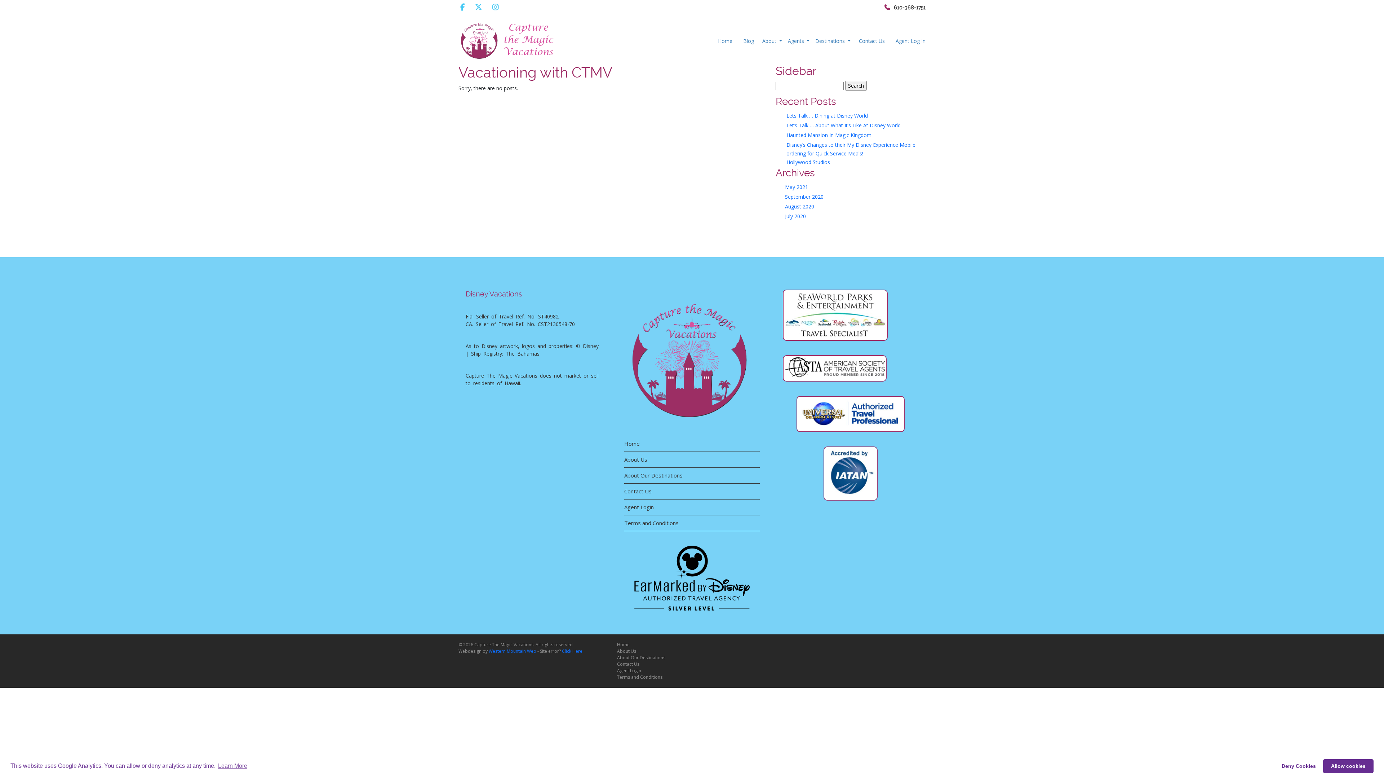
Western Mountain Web (512, 651)
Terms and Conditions (651, 523)
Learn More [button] (232, 766)
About (770, 41)
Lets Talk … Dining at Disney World (827, 115)
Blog (748, 41)
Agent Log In (911, 41)
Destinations (830, 41)
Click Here (572, 651)
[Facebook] (462, 7)
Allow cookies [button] (1348, 766)
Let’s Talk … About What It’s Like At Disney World (843, 125)
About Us (635, 459)
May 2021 (796, 187)
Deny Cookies (1299, 766)
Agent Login (639, 507)
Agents (797, 41)
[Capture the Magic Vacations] (507, 39)
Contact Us (872, 41)
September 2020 (804, 196)
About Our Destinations (653, 475)
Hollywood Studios (808, 162)
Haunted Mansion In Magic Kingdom (828, 135)
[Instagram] (496, 7)
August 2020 (799, 206)
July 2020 (795, 216)
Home (725, 41)
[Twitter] (479, 7)
